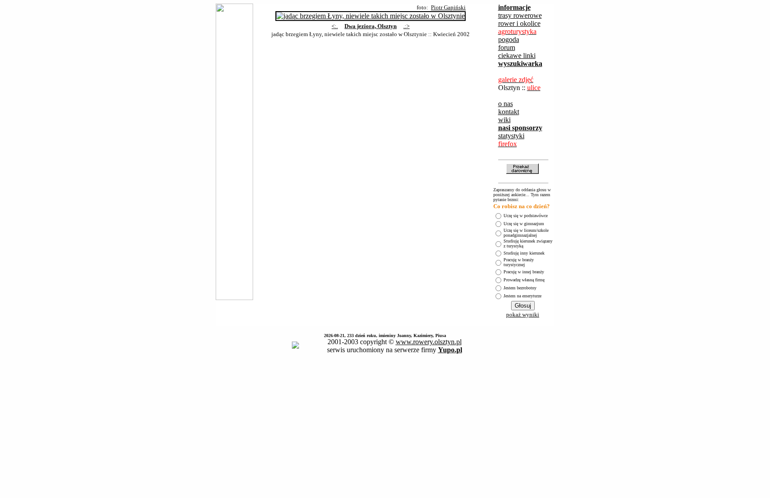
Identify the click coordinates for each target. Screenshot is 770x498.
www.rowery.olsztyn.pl (429, 342)
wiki (504, 119)
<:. (335, 26)
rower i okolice (519, 23)
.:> (406, 26)
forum (506, 47)
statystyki (511, 136)
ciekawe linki (517, 55)
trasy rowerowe (520, 15)
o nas (505, 103)
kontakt (508, 111)
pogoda (508, 39)
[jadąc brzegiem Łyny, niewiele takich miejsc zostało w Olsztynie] (370, 13)
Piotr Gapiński (448, 7)
